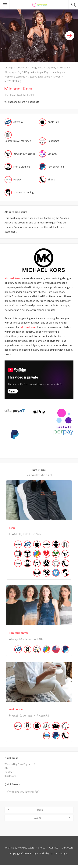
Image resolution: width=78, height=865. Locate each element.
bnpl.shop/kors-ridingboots (23, 101)
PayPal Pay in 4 (26, 72)
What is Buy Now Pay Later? (20, 764)
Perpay (64, 67)
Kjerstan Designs (58, 853)
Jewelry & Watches (39, 76)
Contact (9, 772)
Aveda (37, 818)
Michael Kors (12, 278)
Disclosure (10, 776)
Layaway (51, 67)
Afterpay (9, 72)
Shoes (57, 76)
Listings (9, 67)
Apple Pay (42, 72)
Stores (8, 768)
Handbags (57, 72)
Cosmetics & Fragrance (30, 67)
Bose (40, 809)
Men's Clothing (13, 81)
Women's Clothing (15, 76)
